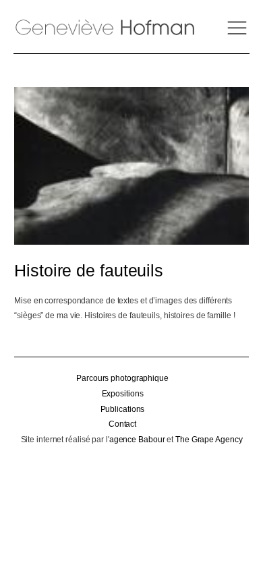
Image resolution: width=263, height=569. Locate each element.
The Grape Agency (208, 439)
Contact (122, 424)
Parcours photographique (122, 378)
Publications (122, 409)
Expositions (123, 393)
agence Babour (137, 439)
